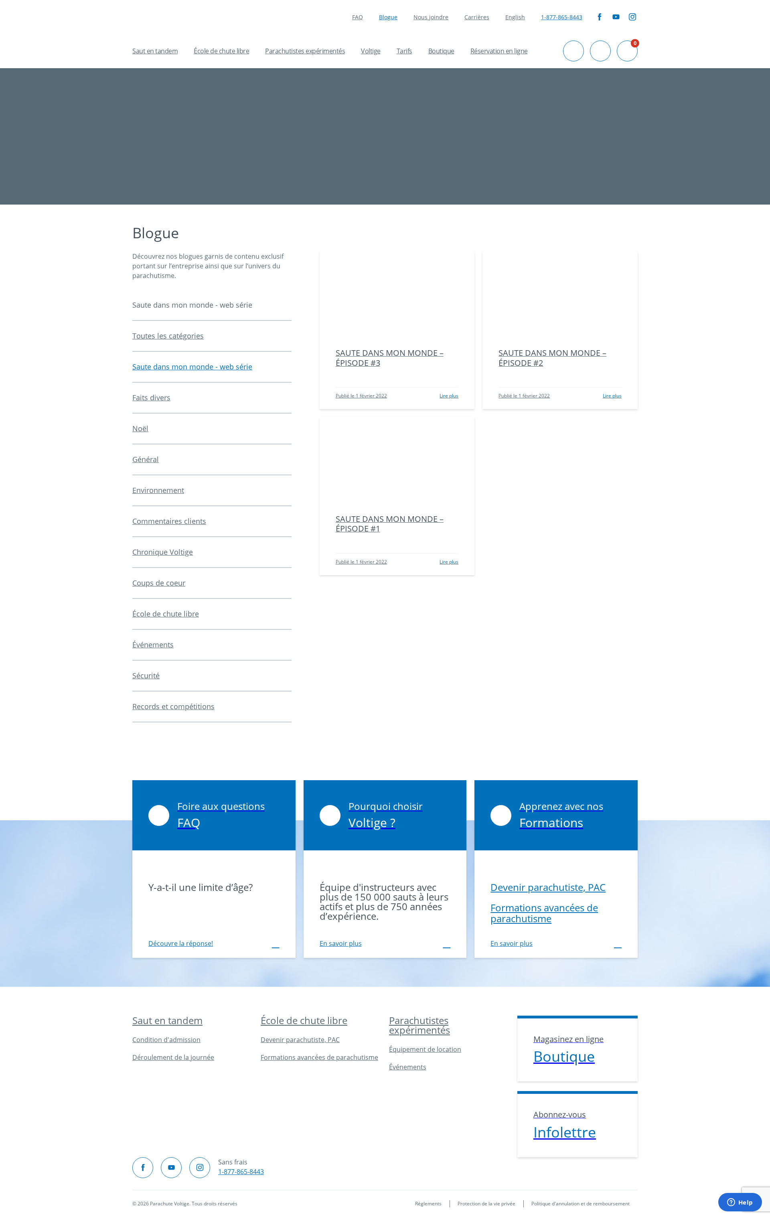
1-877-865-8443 (561, 17)
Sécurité (146, 675)
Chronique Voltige (162, 552)
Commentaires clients (169, 521)
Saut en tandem (155, 51)
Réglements (428, 1203)
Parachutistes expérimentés (305, 51)
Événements (153, 644)
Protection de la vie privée (486, 1203)
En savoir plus (341, 943)
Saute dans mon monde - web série (192, 366)
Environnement (158, 490)
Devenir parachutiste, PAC (548, 887)
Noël (140, 428)
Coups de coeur (158, 583)
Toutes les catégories (168, 336)
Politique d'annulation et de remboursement (580, 1203)
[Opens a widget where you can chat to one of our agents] (740, 1203)
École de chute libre (221, 51)
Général (145, 459)
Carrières (476, 17)
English (515, 17)
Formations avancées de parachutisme (544, 913)
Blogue (388, 17)
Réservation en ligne (499, 51)
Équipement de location (425, 1049)
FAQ (357, 17)
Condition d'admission (166, 1039)
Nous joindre (430, 17)
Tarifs (404, 51)
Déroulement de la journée (173, 1057)
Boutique (441, 51)
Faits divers (151, 397)
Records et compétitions (173, 706)
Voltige (371, 51)
